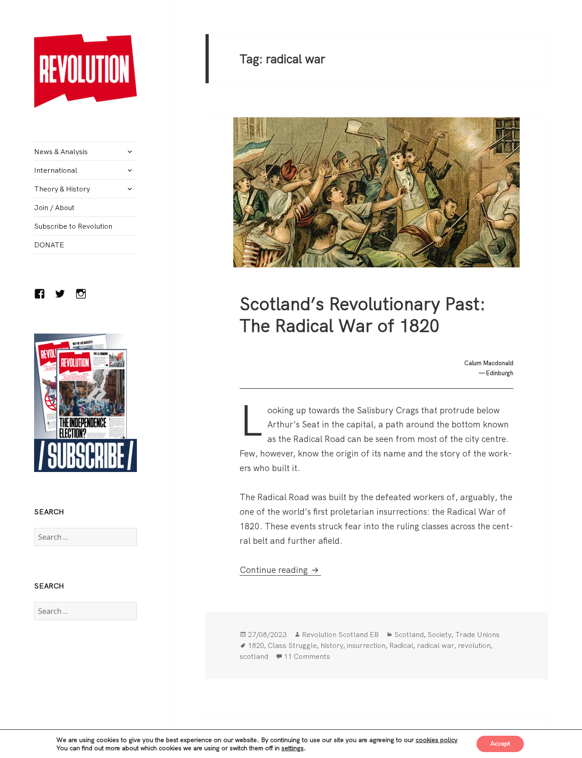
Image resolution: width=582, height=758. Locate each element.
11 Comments (307, 656)
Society (439, 634)
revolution (474, 645)
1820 (256, 645)
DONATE (49, 244)
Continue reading (280, 569)
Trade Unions (477, 634)
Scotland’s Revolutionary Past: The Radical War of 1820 (363, 314)
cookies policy (436, 740)
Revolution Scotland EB (340, 634)
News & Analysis (61, 151)
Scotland (409, 634)
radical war (435, 645)
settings (292, 748)
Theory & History (62, 188)
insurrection (366, 645)
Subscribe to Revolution (73, 226)
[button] (85, 70)
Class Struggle (292, 645)
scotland (254, 656)
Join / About (54, 207)
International (55, 170)
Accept (500, 743)
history (332, 645)
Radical (401, 645)
